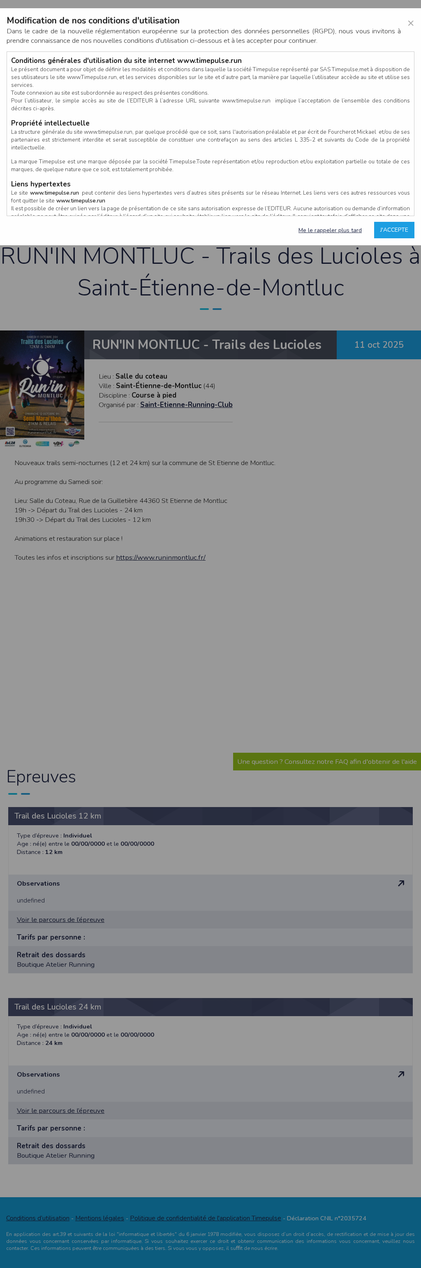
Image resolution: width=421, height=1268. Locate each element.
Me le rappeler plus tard (330, 230)
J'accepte (394, 230)
